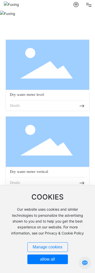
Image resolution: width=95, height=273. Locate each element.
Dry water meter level (27, 95)
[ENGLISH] (76, 4)
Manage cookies (47, 247)
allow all (47, 259)
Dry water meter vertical (29, 172)
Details (15, 105)
